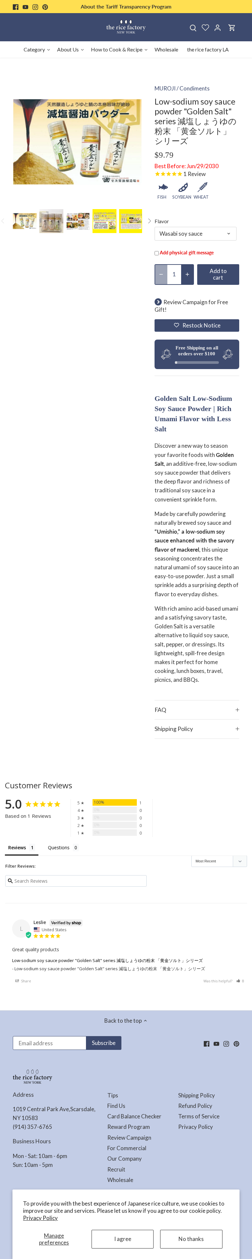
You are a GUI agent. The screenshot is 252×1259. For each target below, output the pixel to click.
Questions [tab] (59, 847)
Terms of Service (199, 1116)
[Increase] (187, 275)
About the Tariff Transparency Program (126, 6)
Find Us (116, 1105)
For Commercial (126, 1148)
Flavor (162, 221)
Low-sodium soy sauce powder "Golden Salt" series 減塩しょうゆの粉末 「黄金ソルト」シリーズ (107, 960)
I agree (122, 1238)
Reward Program (128, 1126)
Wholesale (120, 1179)
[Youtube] (25, 6)
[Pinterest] (45, 6)
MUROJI (165, 88)
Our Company (124, 1158)
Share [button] (25, 980)
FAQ (160, 709)
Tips (112, 1095)
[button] (197, 325)
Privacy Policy (40, 1217)
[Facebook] (15, 6)
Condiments (194, 88)
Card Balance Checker (134, 1116)
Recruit (116, 1169)
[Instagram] (35, 6)
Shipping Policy (174, 728)
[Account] (217, 27)
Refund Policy (195, 1105)
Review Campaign (129, 1137)
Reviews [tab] (17, 847)
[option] (25, 221)
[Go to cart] (232, 27)
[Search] (193, 27)
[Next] (149, 221)
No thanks (191, 1238)
